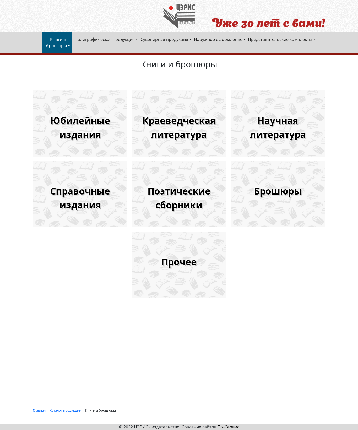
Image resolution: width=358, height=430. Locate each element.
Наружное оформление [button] (218, 39)
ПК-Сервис (228, 427)
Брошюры (278, 191)
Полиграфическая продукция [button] (104, 39)
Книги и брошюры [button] (56, 42)
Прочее (179, 261)
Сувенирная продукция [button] (164, 39)
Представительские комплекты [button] (280, 39)
